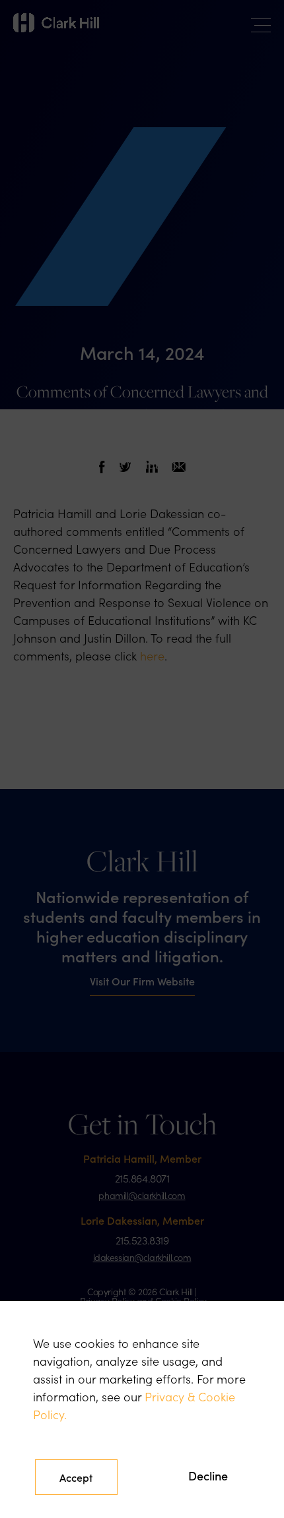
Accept (75, 1477)
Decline (208, 1475)
